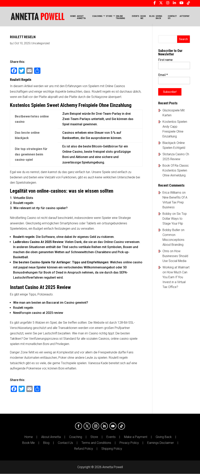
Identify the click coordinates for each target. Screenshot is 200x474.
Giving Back (164, 437)
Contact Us (65, 442)
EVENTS (135, 16)
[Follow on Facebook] (78, 426)
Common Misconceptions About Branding (173, 239)
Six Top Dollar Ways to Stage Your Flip (174, 218)
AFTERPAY (184, 16)
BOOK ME (143, 17)
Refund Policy (83, 448)
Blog (46, 442)
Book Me (28, 442)
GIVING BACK (159, 17)
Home (73, 16)
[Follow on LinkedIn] (104, 426)
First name (165, 60)
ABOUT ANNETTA (81, 17)
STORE (109, 16)
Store (94, 437)
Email (163, 75)
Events (111, 437)
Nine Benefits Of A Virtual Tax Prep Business (174, 202)
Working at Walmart (175, 267)
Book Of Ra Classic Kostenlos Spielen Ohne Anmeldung (175, 170)
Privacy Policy (129, 442)
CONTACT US (172, 17)
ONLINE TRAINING (120, 17)
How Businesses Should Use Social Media (175, 256)
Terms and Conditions (96, 442)
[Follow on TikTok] (121, 426)
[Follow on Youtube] (112, 426)
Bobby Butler (171, 230)
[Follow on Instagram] (95, 426)
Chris (165, 251)
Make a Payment (135, 437)
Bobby (166, 214)
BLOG (151, 16)
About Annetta (51, 437)
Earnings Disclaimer (160, 442)
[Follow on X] (87, 426)
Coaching (75, 437)
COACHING (97, 16)
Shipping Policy (111, 448)
